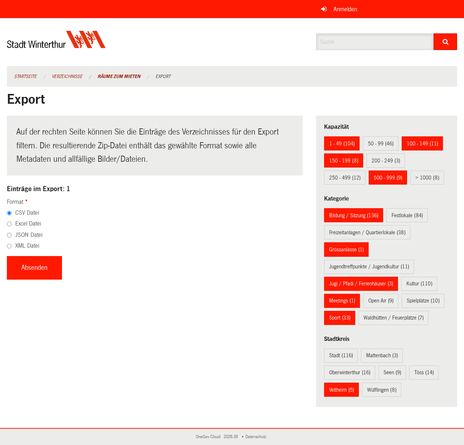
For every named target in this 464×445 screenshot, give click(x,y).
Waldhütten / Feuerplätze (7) (394, 318)
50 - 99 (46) (381, 144)
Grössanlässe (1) (346, 249)
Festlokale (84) (407, 215)
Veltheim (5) (341, 390)
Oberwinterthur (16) (349, 372)
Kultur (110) (419, 284)
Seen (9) (392, 372)
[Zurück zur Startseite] (56, 45)
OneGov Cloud (209, 436)
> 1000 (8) (427, 178)
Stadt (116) (341, 355)
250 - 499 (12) (345, 178)
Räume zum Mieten (119, 76)
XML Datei (27, 246)
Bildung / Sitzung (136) (353, 215)
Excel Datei (28, 224)
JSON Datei (28, 235)
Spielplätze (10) (423, 301)
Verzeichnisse (67, 76)
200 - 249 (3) (386, 161)
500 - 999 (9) (388, 178)
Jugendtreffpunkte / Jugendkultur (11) (369, 266)
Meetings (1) (342, 301)
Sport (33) (340, 318)
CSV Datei (27, 213)
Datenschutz (257, 436)
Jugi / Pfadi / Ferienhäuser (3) (361, 284)
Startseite (25, 76)
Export (163, 76)
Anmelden (345, 9)
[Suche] (445, 41)
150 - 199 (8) (344, 161)
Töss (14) (424, 372)
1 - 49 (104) (342, 144)
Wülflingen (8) (382, 390)
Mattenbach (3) (382, 355)
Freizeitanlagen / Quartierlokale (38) (367, 232)
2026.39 (231, 436)
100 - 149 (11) (422, 144)
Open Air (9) (381, 301)
